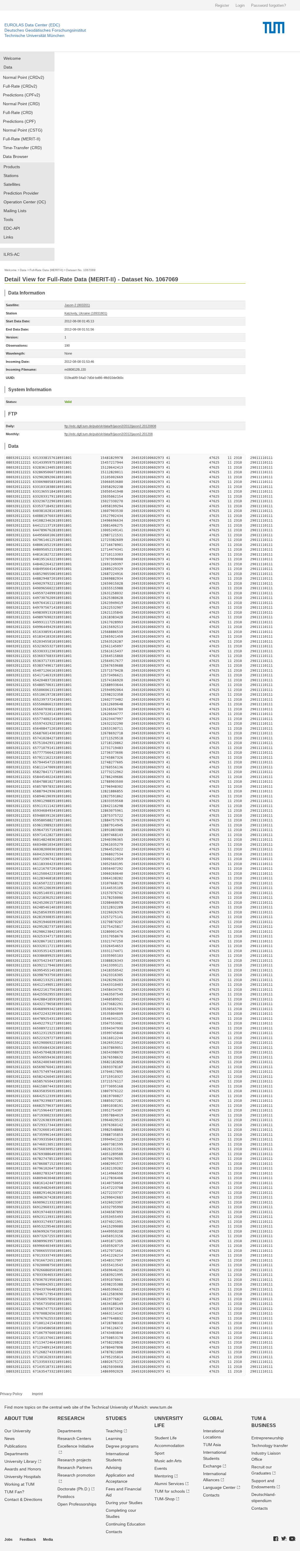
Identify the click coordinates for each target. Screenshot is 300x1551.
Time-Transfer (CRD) (22, 147)
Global (213, 1418)
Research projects (74, 1460)
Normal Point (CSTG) (22, 130)
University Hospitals (22, 1476)
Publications (15, 1446)
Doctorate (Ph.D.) (73, 1489)
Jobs (8, 1540)
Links (8, 237)
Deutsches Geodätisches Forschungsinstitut (45, 30)
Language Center (219, 1487)
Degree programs (122, 1446)
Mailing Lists (15, 210)
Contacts (114, 1531)
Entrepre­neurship (267, 1438)
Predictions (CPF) (19, 121)
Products (12, 166)
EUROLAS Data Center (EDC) (32, 25)
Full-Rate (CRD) (18, 112)
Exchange (212, 1466)
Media (48, 1540)
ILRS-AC (12, 254)
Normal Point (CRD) (21, 103)
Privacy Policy (11, 1394)
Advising (113, 1467)
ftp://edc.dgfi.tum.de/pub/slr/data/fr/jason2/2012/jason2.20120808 (110, 426)
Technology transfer (269, 1445)
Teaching (114, 1431)
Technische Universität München (34, 35)
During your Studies (124, 1502)
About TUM (18, 1418)
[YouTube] (292, 1539)
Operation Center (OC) (25, 202)
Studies (116, 1418)
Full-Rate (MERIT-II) (21, 139)
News (9, 1438)
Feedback (28, 1540)
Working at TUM (19, 1484)
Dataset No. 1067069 (81, 270)
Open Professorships (76, 1504)
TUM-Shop (164, 1498)
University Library (20, 1461)
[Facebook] (276, 1539)
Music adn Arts (168, 1460)
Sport (159, 1453)
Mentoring (163, 1476)
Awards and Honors (22, 1469)
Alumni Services (169, 1483)
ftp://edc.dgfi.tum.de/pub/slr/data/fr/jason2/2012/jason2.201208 (108, 434)
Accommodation (169, 1445)
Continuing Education (125, 1524)
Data (8, 67)
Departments (16, 1453)
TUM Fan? (14, 1491)
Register (222, 5)
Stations (11, 175)
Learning (114, 1438)
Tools (8, 219)
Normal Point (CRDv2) (23, 77)
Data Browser (15, 156)
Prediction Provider (21, 193)
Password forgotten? (268, 5)
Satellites (12, 184)
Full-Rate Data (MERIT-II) (46, 270)
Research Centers (74, 1438)
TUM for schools (169, 1491)
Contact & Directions (23, 1499)
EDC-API (12, 228)
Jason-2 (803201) (77, 305)
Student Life (165, 1438)
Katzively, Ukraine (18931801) (85, 313)
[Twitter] (284, 1539)
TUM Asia (212, 1444)
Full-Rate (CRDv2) (20, 86)
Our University (17, 1431)
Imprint (37, 1394)
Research (71, 1418)
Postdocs (65, 1496)
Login (240, 5)
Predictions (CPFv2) (21, 95)
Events (160, 1468)
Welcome (12, 58)
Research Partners (74, 1467)
